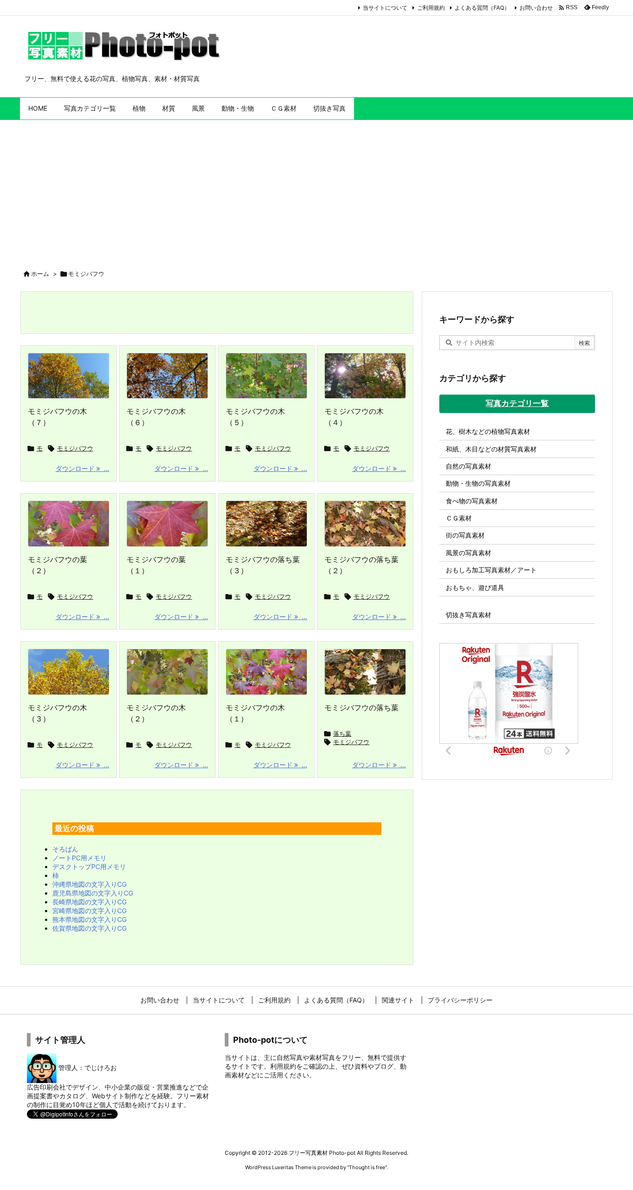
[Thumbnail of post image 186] (68, 376)
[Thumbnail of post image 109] (167, 672)
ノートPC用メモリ (79, 858)
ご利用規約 (431, 7)
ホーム (40, 273)
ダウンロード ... (82, 468)
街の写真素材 (465, 535)
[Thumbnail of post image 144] (68, 524)
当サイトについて (385, 7)
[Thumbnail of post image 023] (167, 524)
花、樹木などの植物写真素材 (488, 431)
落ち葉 (342, 733)
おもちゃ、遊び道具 (475, 587)
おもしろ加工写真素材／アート (491, 570)
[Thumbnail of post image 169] (365, 376)
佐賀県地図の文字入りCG (89, 928)
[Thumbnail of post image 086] (365, 524)
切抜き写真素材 (468, 615)
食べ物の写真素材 (472, 501)
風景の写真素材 (468, 553)
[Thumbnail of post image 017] (167, 376)
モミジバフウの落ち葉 (361, 707)
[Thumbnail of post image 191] (266, 376)
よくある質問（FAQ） (482, 7)
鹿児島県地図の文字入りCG (92, 893)
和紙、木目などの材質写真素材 (491, 449)
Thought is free (367, 1167)
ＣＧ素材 (459, 518)
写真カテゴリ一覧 (517, 403)
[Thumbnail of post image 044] (266, 672)
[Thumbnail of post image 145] (365, 672)
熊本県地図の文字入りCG (89, 919)
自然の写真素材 (468, 466)
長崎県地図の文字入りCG (89, 902)
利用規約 (283, 1066)
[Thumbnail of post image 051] (266, 524)
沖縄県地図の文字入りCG (89, 884)
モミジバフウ (75, 448)
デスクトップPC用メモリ (89, 867)
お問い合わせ (536, 7)
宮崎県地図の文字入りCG (89, 910)
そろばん (65, 849)
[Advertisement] (316, 189)
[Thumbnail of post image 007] (68, 672)
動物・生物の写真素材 (478, 483)
